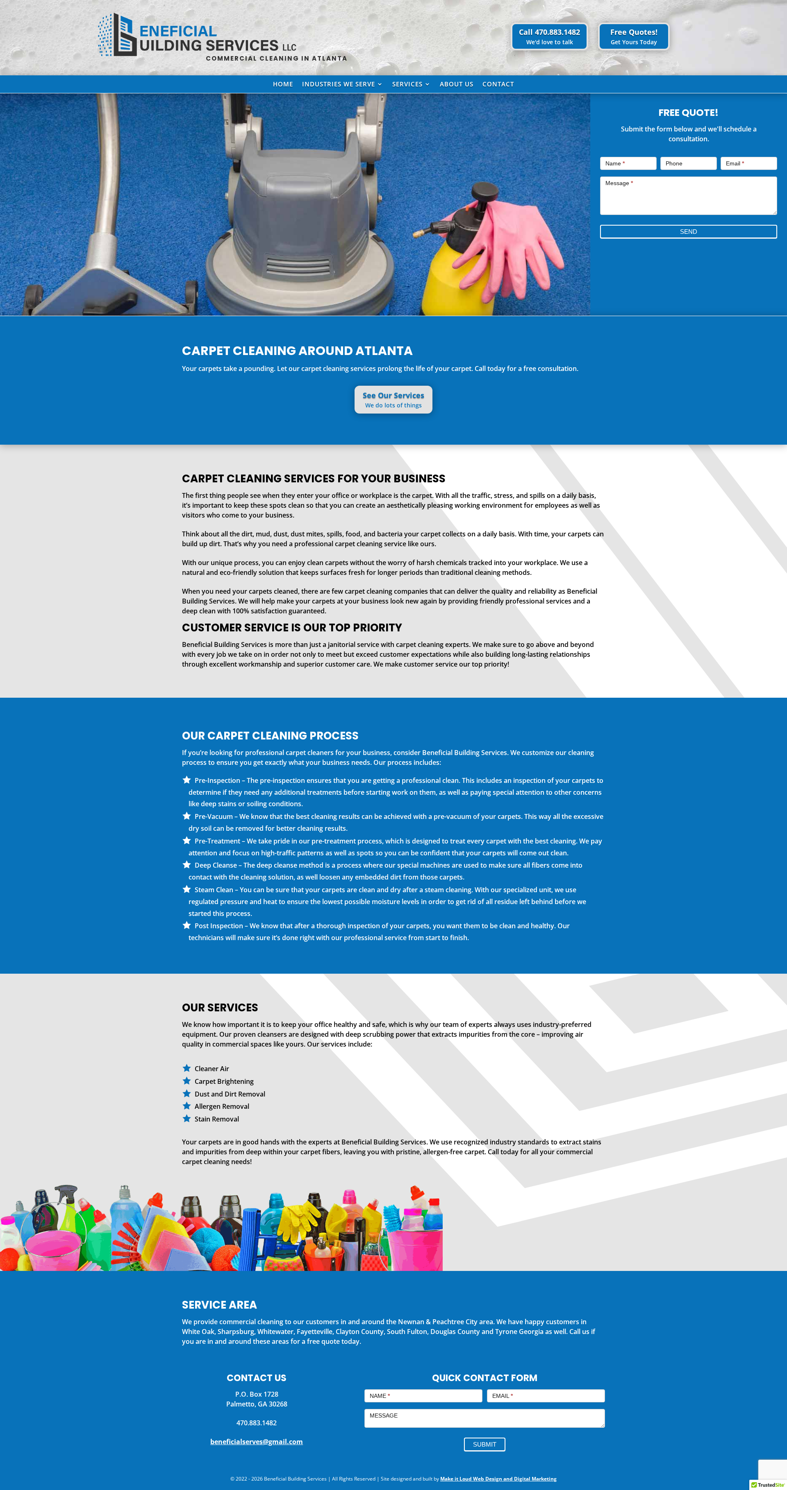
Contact (498, 84)
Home (283, 84)
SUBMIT (484, 1444)
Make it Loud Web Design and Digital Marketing (498, 1478)
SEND (688, 231)
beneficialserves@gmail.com (256, 1441)
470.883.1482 (257, 1422)
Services (407, 84)
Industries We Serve (338, 84)
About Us (456, 84)
